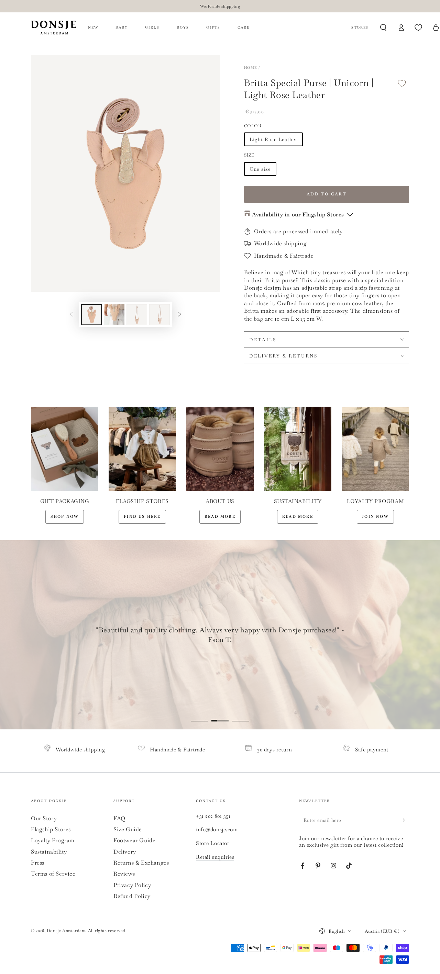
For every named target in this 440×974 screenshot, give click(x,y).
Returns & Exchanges (141, 862)
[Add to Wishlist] (402, 83)
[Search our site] (383, 27)
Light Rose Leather (273, 139)
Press (37, 862)
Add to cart (326, 194)
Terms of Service (53, 873)
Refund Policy (132, 896)
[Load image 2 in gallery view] (114, 314)
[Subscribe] (405, 820)
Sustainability (49, 851)
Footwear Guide (134, 840)
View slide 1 (199, 715)
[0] (419, 27)
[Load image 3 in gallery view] (136, 314)
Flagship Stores (51, 829)
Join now (375, 516)
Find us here (142, 516)
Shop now (65, 516)
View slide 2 (220, 715)
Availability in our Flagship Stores (298, 214)
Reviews (124, 873)
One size (260, 169)
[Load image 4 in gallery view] (159, 314)
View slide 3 (240, 715)
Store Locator (212, 843)
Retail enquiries (215, 857)
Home (250, 67)
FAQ (119, 818)
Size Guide (127, 829)
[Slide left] (71, 314)
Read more (220, 516)
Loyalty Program (53, 840)
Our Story (44, 818)
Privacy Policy (132, 885)
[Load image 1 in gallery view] (91, 314)
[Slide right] (179, 314)
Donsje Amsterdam (66, 930)
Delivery (124, 851)
